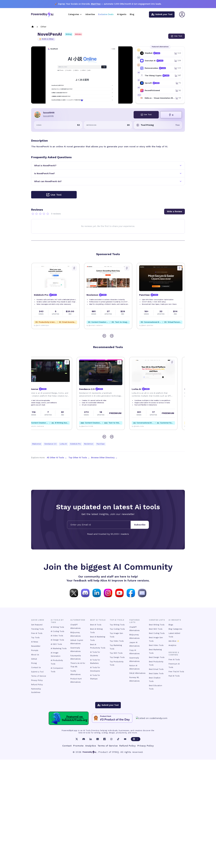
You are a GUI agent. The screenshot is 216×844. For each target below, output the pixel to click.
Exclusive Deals (106, 14)
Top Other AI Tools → (79, 457)
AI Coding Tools (57, 631)
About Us (35, 655)
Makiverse (36, 444)
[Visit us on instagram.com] (108, 592)
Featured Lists (134, 621)
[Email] (97, 739)
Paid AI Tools (174, 676)
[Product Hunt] (112, 718)
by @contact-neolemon (94, 325)
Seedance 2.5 (50, 444)
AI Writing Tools (57, 627)
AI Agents (121, 14)
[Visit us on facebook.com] (130, 592)
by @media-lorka (145, 426)
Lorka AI (63, 444)
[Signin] (182, 14)
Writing (69, 34)
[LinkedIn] (90, 739)
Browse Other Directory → (104, 457)
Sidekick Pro (75, 444)
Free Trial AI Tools (176, 672)
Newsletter (35, 646)
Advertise (90, 14)
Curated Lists (157, 620)
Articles (78, 34)
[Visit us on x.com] (74, 592)
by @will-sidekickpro (41, 325)
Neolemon (88, 444)
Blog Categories (175, 629)
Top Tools (35, 638)
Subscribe (139, 524)
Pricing (34, 663)
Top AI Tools (117, 620)
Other (43, 26)
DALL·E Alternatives (137, 673)
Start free (96, 4)
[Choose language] (135, 739)
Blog (132, 14)
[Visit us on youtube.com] (119, 592)
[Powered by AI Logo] (42, 14)
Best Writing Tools (156, 625)
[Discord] (83, 739)
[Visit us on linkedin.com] (96, 592)
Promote (78, 745)
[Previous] (104, 336)
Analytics (172, 645)
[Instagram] (111, 739)
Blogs (171, 625)
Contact (67, 745)
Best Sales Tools (156, 674)
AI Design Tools (57, 640)
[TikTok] (118, 739)
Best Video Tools (156, 645)
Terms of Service (38, 676)
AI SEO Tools (56, 644)
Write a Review (174, 211)
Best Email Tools (156, 669)
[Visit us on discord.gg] (85, 592)
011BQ (115, 752)
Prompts (34, 650)
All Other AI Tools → (57, 457)
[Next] (111, 336)
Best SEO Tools (155, 629)
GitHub (34, 659)
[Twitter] (77, 739)
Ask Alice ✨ (174, 641)
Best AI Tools (95, 625)
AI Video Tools (57, 636)
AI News (34, 642)
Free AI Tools (36, 633)
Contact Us (36, 667)
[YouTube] (125, 739)
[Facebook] (104, 739)
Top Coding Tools (117, 629)
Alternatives (77, 620)
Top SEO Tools (116, 653)
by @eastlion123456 (93, 426)
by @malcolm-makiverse (42, 426)
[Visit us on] (142, 592)
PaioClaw (101, 444)
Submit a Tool (37, 672)
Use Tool (178, 36)
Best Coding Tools (157, 633)
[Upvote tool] (74, 268)
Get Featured (36, 625)
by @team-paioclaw (146, 325)
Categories (73, 14)
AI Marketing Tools (59, 648)
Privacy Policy (37, 680)
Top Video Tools (117, 641)
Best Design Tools (156, 657)
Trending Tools (37, 629)
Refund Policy (37, 685)
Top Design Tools (117, 657)
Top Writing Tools (117, 625)
